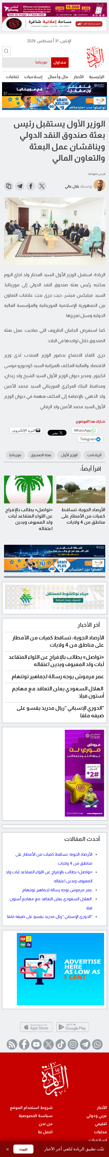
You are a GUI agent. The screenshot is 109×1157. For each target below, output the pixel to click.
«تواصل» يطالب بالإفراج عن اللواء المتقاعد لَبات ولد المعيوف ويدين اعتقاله (29, 519)
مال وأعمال (58, 76)
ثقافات (12, 76)
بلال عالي (72, 186)
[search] (6, 51)
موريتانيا (15, 455)
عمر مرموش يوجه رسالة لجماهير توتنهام (58, 676)
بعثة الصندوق (41, 455)
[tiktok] (61, 1044)
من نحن (46, 1123)
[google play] (72, 1031)
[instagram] (73, 1044)
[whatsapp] (97, 1044)
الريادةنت (94, 455)
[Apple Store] (36, 1031)
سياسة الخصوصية (36, 1115)
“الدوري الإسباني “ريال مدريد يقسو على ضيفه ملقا (49, 916)
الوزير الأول (69, 455)
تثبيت (23, 1149)
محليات (100, 1132)
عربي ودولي (96, 1115)
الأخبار (79, 76)
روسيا (42, 62)
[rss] (12, 1044)
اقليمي (101, 1123)
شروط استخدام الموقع (31, 1107)
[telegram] (85, 1044)
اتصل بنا (45, 1132)
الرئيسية (96, 76)
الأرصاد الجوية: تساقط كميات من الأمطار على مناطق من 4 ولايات (83, 516)
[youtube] (36, 1044)
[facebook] (24, 1044)
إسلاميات (33, 76)
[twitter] (48, 1044)
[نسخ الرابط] (8, 186)
